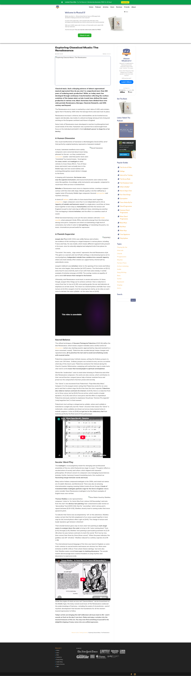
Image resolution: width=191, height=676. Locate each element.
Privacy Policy (59, 659)
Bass (118, 275)
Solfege (122, 171)
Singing (119, 285)
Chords (119, 253)
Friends (127, 7)
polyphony (59, 202)
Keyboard (120, 282)
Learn (57, 652)
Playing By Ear (122, 247)
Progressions (121, 257)
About (133, 7)
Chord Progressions (126, 206)
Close (126, 11)
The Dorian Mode (125, 179)
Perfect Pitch (121, 263)
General (108, 54)
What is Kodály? (125, 187)
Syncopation (124, 198)
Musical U (74, 632)
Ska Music (123, 227)
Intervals (120, 250)
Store (112, 7)
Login (57, 666)
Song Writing (121, 272)
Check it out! (84, 35)
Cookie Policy (59, 662)
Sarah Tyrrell (60, 54)
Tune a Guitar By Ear (126, 202)
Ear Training (80, 632)
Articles (105, 7)
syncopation (100, 193)
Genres (104, 54)
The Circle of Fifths (126, 167)
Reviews (119, 7)
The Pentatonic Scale (126, 183)
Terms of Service (60, 664)
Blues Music (123, 223)
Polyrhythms (124, 238)
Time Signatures (125, 234)
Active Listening (122, 266)
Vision (91, 7)
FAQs (57, 655)
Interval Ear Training (126, 175)
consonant (59, 157)
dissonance (59, 348)
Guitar (119, 279)
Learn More (126, 82)
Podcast (98, 7)
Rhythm (120, 260)
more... (119, 288)
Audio (119, 269)
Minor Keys (123, 230)
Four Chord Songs (125, 194)
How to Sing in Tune (126, 191)
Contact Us (59, 657)
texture (65, 199)
